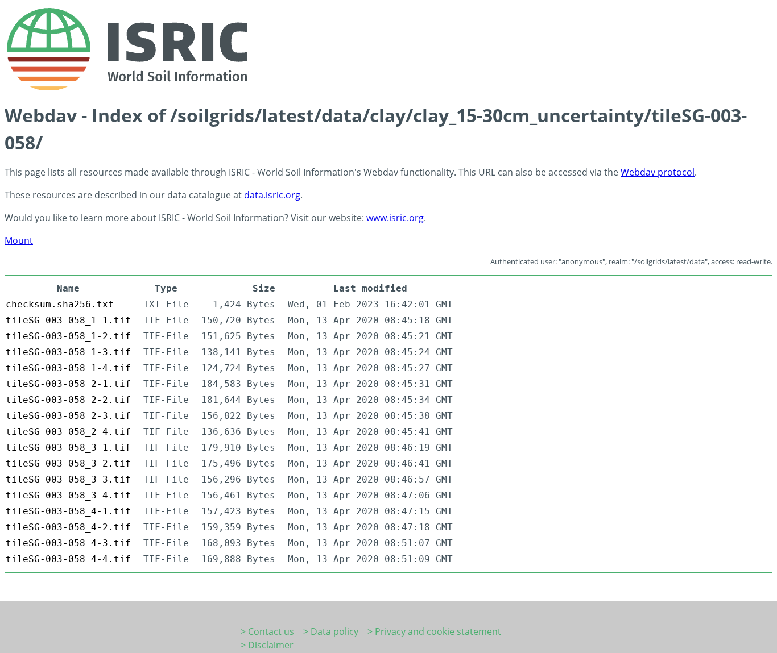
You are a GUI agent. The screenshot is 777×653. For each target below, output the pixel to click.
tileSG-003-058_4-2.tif (68, 527)
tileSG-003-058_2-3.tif (68, 415)
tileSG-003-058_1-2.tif (68, 336)
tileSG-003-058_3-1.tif (68, 447)
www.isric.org (395, 217)
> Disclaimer (267, 645)
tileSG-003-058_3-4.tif (68, 495)
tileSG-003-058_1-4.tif (68, 368)
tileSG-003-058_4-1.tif (68, 511)
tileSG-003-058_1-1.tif (68, 320)
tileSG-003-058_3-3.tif (68, 479)
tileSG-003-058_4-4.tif (68, 559)
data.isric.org (272, 195)
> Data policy (330, 631)
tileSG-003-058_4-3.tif (68, 543)
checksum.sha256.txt (60, 304)
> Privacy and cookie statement (434, 631)
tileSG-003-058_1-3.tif (68, 352)
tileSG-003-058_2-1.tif (68, 384)
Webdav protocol (658, 172)
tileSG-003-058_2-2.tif (68, 399)
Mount (19, 240)
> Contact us (267, 631)
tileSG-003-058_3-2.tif (68, 463)
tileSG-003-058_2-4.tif (68, 431)
